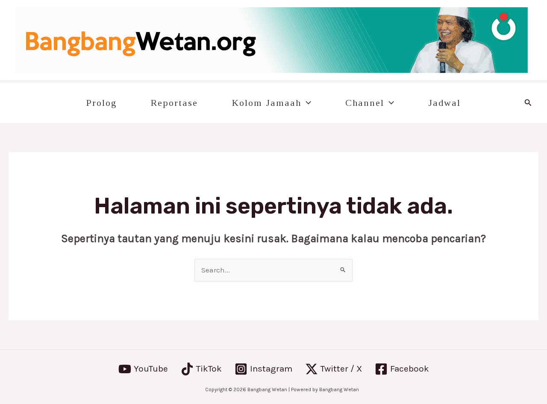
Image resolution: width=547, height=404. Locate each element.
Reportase (174, 102)
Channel (364, 102)
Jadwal (444, 102)
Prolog (101, 102)
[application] (306, 102)
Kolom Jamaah (266, 102)
